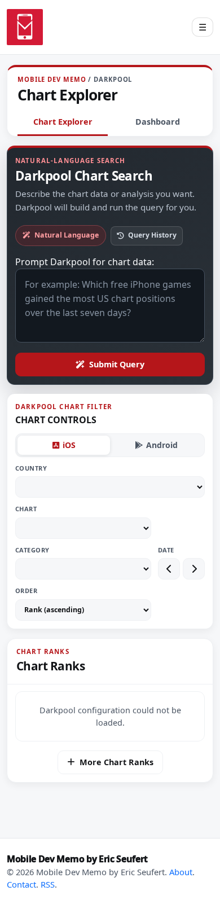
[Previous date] (169, 569)
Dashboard (157, 121)
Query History (152, 235)
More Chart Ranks (116, 762)
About (180, 871)
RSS (48, 884)
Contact (21, 884)
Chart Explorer (63, 121)
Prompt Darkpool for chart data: (84, 262)
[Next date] (194, 569)
